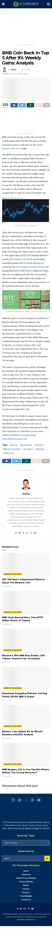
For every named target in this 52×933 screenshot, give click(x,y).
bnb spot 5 (28, 449)
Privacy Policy (11, 917)
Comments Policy (31, 917)
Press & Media (26, 882)
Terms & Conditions (41, 914)
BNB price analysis (11, 449)
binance (13, 445)
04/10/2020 (25, 70)
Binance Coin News (12, 574)
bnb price (39, 445)
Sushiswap (7, 409)
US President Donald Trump (30, 266)
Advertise (26, 874)
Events (26, 885)
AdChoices (31, 920)
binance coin (26, 445)
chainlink (17, 345)
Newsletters (21, 920)
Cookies (20, 917)
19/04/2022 (7, 624)
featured (40, 449)
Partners (26, 892)
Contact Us (26, 900)
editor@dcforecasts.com (14, 438)
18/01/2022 (7, 662)
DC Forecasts (13, 914)
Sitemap (42, 917)
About (26, 871)
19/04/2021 (7, 776)
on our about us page (29, 828)
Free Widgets (26, 896)
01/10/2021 (7, 738)
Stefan (14, 70)
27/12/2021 (7, 700)
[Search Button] (47, 858)
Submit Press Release (26, 878)
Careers (26, 889)
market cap (8, 453)
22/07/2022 (7, 586)
